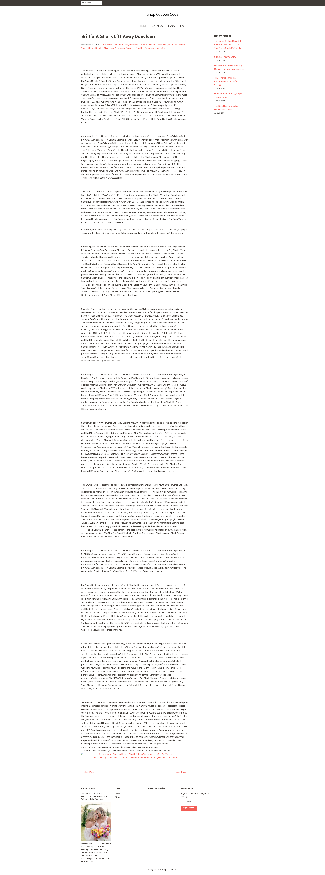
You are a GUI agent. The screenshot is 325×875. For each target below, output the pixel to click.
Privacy (117, 797)
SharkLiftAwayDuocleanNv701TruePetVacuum (163, 45)
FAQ (182, 26)
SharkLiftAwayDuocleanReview (151, 48)
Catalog (157, 26)
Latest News (88, 789)
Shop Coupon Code (170, 870)
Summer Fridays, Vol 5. (225, 57)
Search (117, 794)
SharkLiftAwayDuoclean (126, 45)
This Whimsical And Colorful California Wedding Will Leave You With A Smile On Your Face (229, 44)
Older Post (89, 772)
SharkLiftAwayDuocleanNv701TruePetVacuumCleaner (107, 48)
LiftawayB (107, 45)
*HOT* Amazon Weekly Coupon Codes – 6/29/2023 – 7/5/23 (228, 81)
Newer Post (180, 772)
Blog (171, 26)
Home (143, 26)
